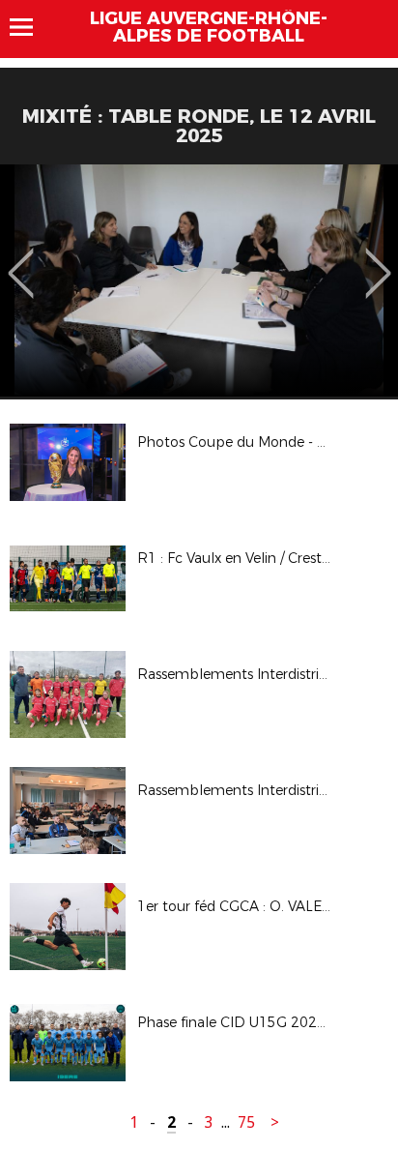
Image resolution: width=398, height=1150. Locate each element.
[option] (199, 280)
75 (246, 1122)
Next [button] (378, 259)
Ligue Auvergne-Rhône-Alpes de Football (208, 27)
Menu (30, 27)
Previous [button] (21, 259)
